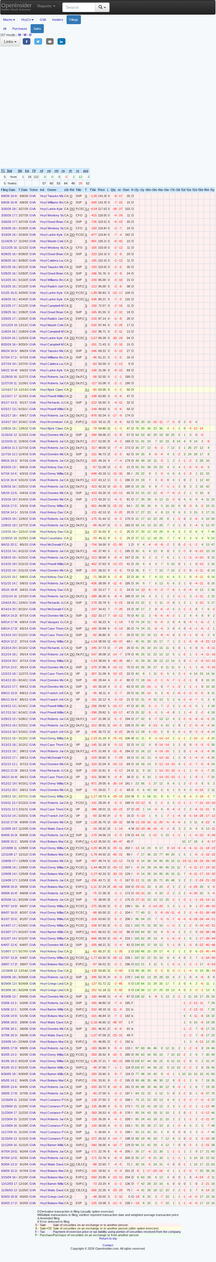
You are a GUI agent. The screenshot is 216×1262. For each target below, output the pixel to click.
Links (9, 41)
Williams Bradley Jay (61, 202)
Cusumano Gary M (60, 538)
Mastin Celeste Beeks (62, 241)
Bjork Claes (55, 389)
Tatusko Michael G (60, 196)
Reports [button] (45, 6)
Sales (37, 28)
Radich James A (58, 286)
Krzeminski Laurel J (60, 422)
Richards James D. (60, 402)
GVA (43, 19)
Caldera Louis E (58, 260)
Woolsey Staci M (58, 215)
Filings (73, 19)
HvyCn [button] (26, 19)
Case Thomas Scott (61, 628)
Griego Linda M (57, 983)
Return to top (108, 1238)
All (4, 28)
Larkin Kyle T (56, 209)
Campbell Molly (57, 305)
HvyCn (45, 196)
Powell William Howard (62, 396)
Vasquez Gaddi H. (59, 622)
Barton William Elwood (62, 932)
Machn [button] (7, 19)
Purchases (19, 28)
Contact (108, 1245)
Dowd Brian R (56, 221)
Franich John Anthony (62, 693)
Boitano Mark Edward (62, 841)
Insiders (57, 19)
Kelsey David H (58, 467)
